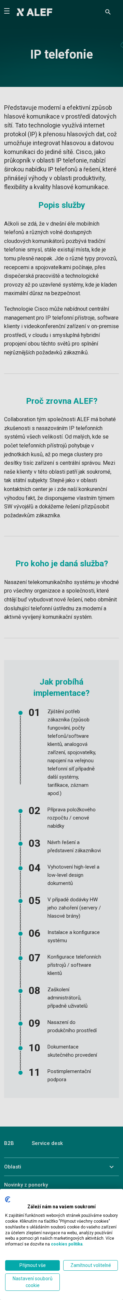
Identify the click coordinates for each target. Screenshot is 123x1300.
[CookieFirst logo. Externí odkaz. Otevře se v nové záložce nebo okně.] (7, 1199)
